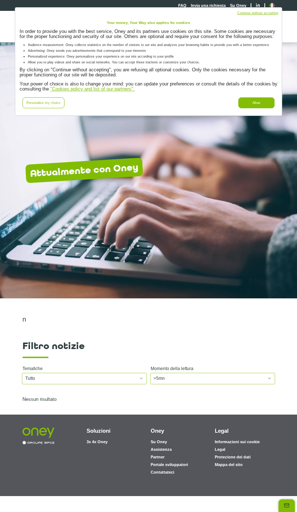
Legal (220, 449)
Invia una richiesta (208, 5)
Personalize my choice (43, 103)
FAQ (182, 5)
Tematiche (32, 368)
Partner (157, 457)
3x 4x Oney (97, 442)
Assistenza (161, 449)
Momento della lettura (172, 368)
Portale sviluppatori (169, 464)
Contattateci (162, 472)
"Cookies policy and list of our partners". (92, 89)
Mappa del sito (229, 464)
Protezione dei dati (233, 457)
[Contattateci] (286, 505)
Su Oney (238, 5)
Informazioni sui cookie (237, 442)
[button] (272, 5)
